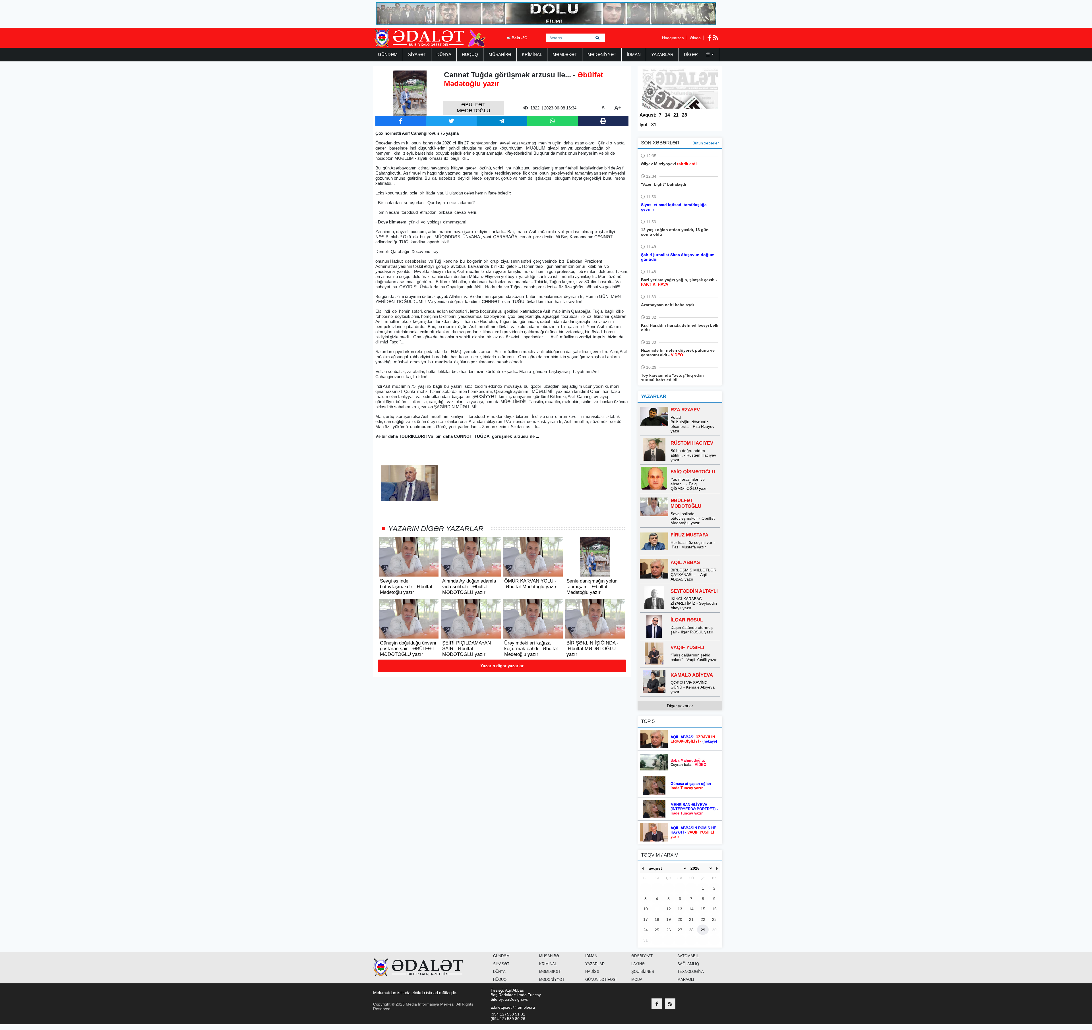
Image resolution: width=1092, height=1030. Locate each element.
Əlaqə (695, 38)
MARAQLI (685, 979)
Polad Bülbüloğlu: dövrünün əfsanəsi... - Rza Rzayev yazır (692, 424)
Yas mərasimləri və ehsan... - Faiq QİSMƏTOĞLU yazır (689, 484)
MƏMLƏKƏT (565, 54)
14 (667, 115)
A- (603, 107)
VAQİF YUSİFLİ (687, 647)
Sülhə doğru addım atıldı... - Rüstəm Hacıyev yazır (693, 455)
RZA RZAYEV (685, 410)
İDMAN (634, 54)
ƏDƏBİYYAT (642, 956)
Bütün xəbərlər (705, 143)
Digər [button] (691, 54)
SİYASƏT (417, 54)
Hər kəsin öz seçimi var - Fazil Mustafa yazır (693, 544)
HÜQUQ (470, 54)
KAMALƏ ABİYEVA (692, 675)
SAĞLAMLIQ (688, 964)
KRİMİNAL (532, 54)
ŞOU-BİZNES (642, 971)
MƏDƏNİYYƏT (602, 54)
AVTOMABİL (688, 956)
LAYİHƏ (638, 964)
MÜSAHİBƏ (500, 54)
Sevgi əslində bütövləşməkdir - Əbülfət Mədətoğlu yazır (693, 518)
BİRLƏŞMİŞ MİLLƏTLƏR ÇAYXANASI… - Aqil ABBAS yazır (693, 574)
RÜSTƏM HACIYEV (692, 443)
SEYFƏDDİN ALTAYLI (694, 591)
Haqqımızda (673, 38)
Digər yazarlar (680, 705)
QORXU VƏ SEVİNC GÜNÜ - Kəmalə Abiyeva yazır (693, 687)
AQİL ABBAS (685, 562)
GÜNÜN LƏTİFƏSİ (601, 979)
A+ (618, 108)
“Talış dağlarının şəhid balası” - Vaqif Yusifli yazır (694, 657)
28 (684, 115)
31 (653, 124)
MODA (636, 979)
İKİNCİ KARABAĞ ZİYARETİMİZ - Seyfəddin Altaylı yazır (694, 603)
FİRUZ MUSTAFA (689, 535)
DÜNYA (444, 54)
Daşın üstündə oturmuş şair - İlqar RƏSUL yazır (692, 629)
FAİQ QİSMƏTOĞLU (693, 471)
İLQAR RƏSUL (687, 620)
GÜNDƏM (388, 54)
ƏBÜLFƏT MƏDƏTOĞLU (686, 503)
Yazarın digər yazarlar (502, 665)
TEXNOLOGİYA (690, 971)
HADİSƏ (592, 971)
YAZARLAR (662, 54)
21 (676, 115)
